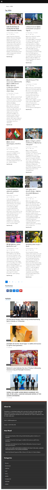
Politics (6, 473)
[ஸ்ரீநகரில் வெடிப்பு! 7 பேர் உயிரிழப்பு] (33, 72)
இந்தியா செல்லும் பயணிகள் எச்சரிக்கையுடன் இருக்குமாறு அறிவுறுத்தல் (33, 142)
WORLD (30, 23)
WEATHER (7, 481)
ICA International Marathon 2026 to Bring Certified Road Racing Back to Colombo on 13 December (23, 320)
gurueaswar (29, 84)
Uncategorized (8, 479)
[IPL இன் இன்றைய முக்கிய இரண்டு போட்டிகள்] (14, 237)
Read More (9, 56)
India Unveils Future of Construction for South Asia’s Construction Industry (14, 28)
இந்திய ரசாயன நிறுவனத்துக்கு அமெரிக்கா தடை (14, 143)
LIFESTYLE (7, 468)
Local (27, 23)
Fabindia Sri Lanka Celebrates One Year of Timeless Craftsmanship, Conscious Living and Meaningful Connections (24, 369)
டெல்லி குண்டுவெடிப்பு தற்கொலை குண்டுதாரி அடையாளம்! (13, 191)
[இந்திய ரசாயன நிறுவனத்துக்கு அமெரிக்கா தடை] (14, 134)
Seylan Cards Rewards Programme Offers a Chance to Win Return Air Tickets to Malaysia (22, 452)
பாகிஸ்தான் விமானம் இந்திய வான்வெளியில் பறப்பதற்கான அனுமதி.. (33, 28)
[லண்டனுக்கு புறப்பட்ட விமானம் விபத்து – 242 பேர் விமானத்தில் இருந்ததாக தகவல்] (33, 182)
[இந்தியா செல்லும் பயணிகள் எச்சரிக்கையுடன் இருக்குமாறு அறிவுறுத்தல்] (33, 133)
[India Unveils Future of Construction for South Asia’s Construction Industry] (14, 19)
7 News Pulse (10, 32)
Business (8, 23)
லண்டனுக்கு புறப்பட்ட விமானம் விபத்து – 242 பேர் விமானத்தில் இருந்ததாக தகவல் (33, 192)
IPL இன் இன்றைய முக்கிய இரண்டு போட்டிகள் (13, 245)
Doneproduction (11, 248)
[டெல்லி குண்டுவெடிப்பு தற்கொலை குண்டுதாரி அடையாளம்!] (14, 182)
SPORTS (27, 241)
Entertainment (8, 466)
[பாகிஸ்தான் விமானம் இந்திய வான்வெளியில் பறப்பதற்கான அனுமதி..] (33, 19)
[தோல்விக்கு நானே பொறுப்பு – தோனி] (33, 237)
